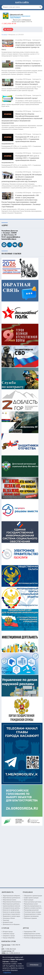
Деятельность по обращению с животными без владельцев (21, 924)
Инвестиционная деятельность (12, 904)
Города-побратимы (9, 938)
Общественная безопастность (12, 902)
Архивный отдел (8, 922)
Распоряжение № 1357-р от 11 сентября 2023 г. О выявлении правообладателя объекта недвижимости (20, 159)
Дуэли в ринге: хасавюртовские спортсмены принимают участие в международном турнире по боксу (21, 46)
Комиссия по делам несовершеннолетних (15, 912)
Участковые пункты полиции (32, 912)
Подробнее (7, 972)
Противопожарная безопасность (34, 936)
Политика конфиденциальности (33, 938)
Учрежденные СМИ (30, 931)
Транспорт (6, 920)
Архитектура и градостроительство (13, 914)
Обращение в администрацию (33, 896)
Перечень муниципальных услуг (33, 906)
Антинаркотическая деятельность (13, 908)
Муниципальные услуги (31, 904)
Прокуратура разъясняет (31, 910)
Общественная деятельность (11, 898)
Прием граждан (28, 900)
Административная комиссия (11, 906)
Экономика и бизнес (9, 918)
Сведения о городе (9, 936)
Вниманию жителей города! (26, 98)
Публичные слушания (30, 918)
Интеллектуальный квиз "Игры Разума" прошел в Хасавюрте (27, 83)
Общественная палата (9, 900)
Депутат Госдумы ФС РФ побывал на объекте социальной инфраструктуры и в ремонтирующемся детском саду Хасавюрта (22, 177)
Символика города (8, 933)
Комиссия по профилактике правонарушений (16, 910)
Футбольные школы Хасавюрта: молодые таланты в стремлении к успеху (28, 65)
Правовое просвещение (31, 916)
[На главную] (17, 15)
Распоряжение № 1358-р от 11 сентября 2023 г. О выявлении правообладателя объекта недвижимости (20, 140)
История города (8, 931)
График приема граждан (31, 898)
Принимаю (34, 965)
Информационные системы (32, 933)
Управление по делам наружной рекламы (15, 916)
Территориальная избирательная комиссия (16, 896)
